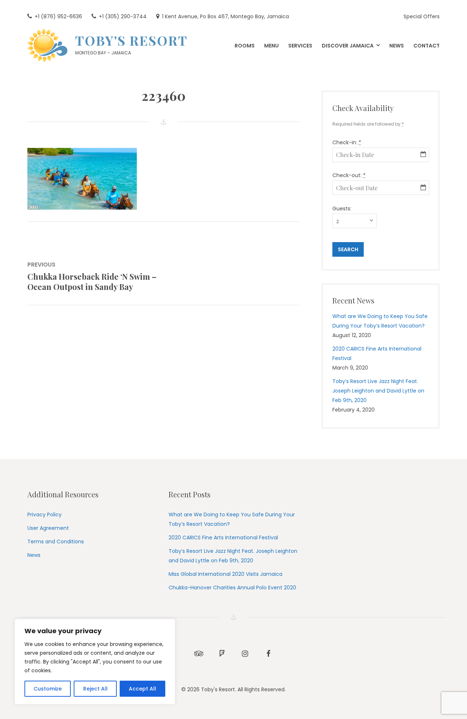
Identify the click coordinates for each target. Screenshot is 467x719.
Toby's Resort (131, 40)
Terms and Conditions (55, 541)
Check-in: (346, 142)
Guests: (341, 208)
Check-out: (349, 175)
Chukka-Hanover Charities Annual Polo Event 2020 (232, 587)
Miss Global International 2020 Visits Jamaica (225, 574)
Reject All (95, 688)
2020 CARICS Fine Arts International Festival (223, 537)
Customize (48, 688)
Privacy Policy (44, 514)
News (33, 555)
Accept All (142, 688)
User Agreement (48, 528)
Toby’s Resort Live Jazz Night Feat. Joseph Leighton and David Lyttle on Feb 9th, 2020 (378, 391)
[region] (95, 661)
